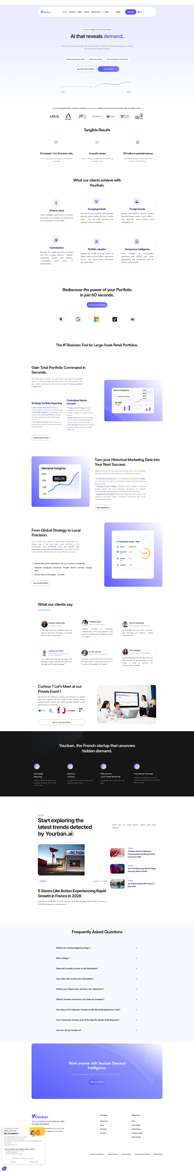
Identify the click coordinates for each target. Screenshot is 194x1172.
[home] (48, 12)
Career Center (137, 1133)
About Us (104, 1121)
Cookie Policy (112, 1154)
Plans (80, 12)
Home (64, 12)
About (86, 12)
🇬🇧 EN (139, 12)
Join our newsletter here (41, 1121)
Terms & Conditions (97, 1154)
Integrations (136, 1129)
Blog (107, 12)
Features (103, 1129)
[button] (97, 12)
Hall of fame (158, 1154)
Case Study (136, 1125)
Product (72, 12)
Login (118, 12)
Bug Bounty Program (142, 1154)
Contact (131, 12)
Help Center (136, 1137)
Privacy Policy (126, 1154)
